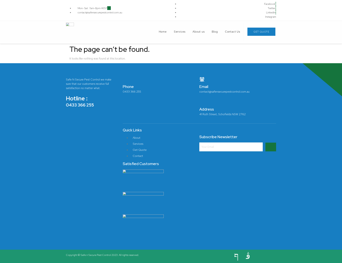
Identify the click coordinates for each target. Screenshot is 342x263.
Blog (215, 31)
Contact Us (232, 31)
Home (163, 31)
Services (179, 31)
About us (198, 31)
